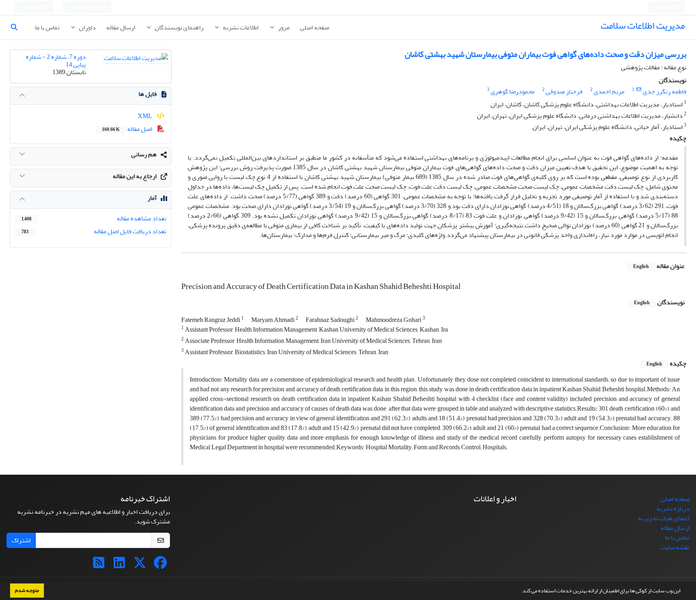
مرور (283, 27)
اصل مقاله (127, 129)
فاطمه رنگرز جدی (664, 91)
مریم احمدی (609, 91)
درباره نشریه (673, 508)
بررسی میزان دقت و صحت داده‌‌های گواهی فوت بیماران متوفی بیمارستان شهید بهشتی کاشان (545, 54)
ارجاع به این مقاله (135, 176)
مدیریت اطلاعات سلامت (643, 25)
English (664, 7)
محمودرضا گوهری (512, 91)
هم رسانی (144, 154)
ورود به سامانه (85, 7)
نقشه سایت (675, 547)
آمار (152, 198)
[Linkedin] (119, 565)
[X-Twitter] (139, 565)
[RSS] (98, 565)
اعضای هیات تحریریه (664, 518)
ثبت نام (30, 7)
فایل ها (148, 94)
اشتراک (21, 540)
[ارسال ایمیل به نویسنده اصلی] (639, 89)
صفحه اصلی (314, 27)
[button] (519, 591)
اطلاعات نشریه (240, 27)
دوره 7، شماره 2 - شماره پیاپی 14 (56, 61)
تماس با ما (47, 27)
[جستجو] (17, 27)
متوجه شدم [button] (27, 590)
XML (145, 116)
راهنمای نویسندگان (178, 27)
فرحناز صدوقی (564, 91)
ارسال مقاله (120, 27)
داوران (87, 27)
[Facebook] (160, 565)
